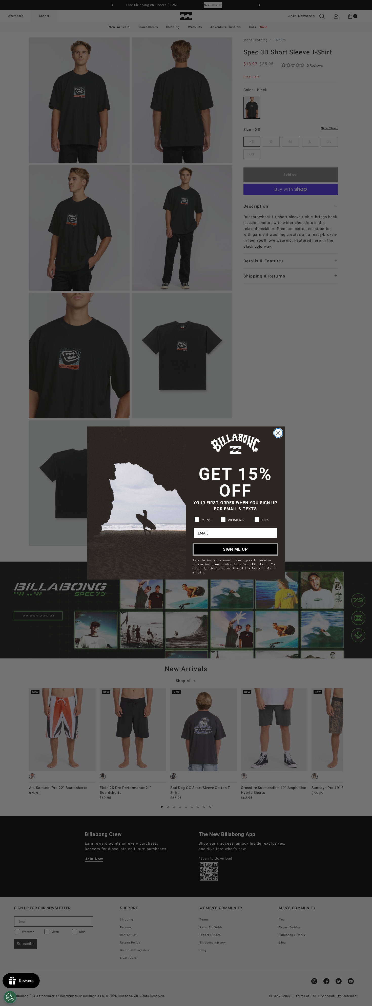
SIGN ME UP (235, 549)
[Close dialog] (278, 433)
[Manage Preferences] (10, 997)
